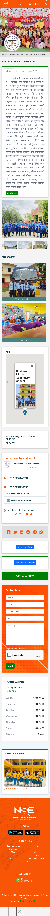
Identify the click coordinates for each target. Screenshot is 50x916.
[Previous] (4, 911)
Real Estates (13, 849)
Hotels (36, 846)
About (4, 54)
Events (13, 855)
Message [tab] (20, 71)
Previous (3, 245)
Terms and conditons (36, 858)
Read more (12, 193)
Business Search (13, 846)
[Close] (32, 366)
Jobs (36, 849)
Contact (41, 54)
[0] (45, 4)
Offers (13, 852)
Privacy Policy (25, 861)
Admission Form (25, 547)
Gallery (11, 54)
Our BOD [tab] (33, 71)
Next (46, 245)
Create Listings (35, 4)
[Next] (12, 911)
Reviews (33, 54)
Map (26, 54)
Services (19, 54)
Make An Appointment (25, 562)
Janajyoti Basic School (15, 788)
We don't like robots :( (15, 648)
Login (20, 4)
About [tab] (9, 71)
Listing (36, 855)
